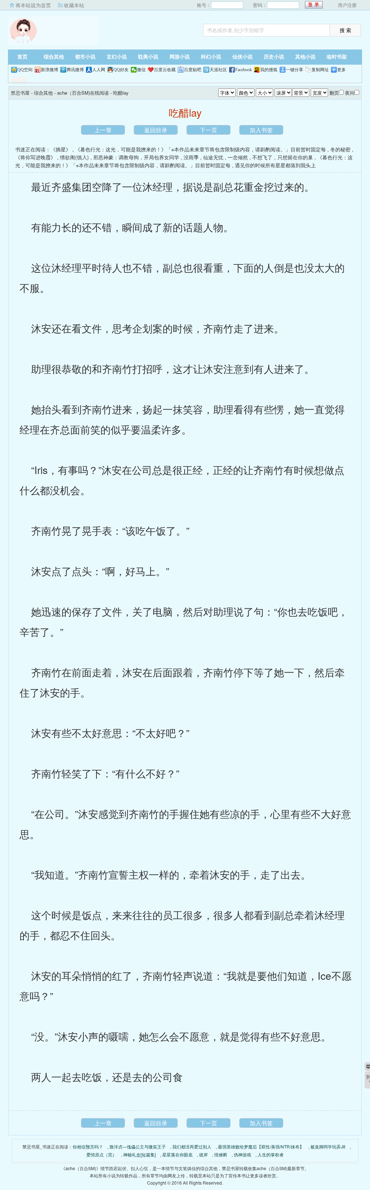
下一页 (208, 130)
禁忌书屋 (53, 30)
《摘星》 (61, 149)
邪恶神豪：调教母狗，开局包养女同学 (136, 157)
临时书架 (337, 57)
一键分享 (294, 69)
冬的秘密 (340, 149)
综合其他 (54, 57)
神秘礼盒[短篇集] (139, 1154)
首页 (22, 57)
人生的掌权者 (271, 1154)
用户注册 (347, 4)
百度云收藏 (165, 69)
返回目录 (155, 130)
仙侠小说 (242, 57)
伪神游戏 (242, 1154)
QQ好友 (121, 69)
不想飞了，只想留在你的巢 (282, 157)
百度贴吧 (192, 69)
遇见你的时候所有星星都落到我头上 (275, 165)
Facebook (243, 69)
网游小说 (179, 57)
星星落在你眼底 (177, 1154)
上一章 (103, 130)
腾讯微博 (75, 69)
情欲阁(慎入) (74, 157)
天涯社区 (218, 69)
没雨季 (191, 157)
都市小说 (85, 57)
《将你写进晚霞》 (35, 157)
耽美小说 (148, 57)
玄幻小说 (117, 57)
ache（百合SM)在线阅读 (83, 92)
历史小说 (274, 57)
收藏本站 (74, 5)
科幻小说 (211, 57)
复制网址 (320, 69)
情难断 (220, 1154)
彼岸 (203, 1154)
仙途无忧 (213, 157)
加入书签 (261, 130)
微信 (141, 69)
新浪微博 (49, 69)
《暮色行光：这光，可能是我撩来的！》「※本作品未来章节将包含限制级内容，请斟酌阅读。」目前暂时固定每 (200, 149)
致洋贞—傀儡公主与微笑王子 (137, 1146)
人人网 (98, 69)
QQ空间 (25, 69)
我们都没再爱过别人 (191, 1146)
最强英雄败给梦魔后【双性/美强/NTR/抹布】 (261, 1146)
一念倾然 (238, 157)
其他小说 (305, 57)
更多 (341, 69)
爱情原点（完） (101, 1154)
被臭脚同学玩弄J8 (327, 1146)
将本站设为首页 (33, 5)
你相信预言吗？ (88, 1146)
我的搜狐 (269, 69)
